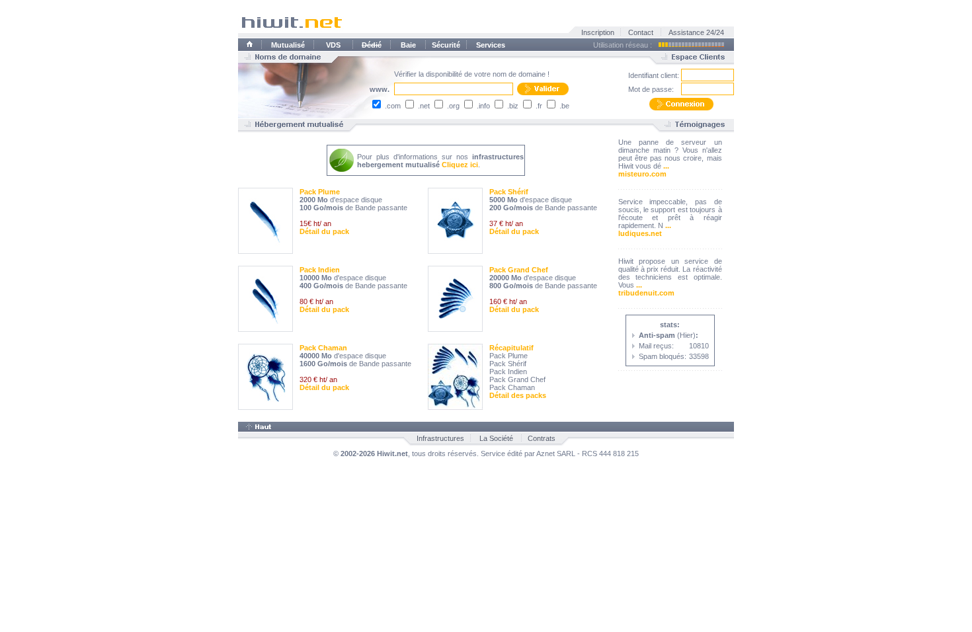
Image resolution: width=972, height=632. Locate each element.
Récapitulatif (511, 348)
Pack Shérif (508, 192)
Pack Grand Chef (518, 270)
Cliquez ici (460, 165)
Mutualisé (288, 45)
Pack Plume (320, 192)
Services (490, 45)
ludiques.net (640, 233)
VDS (333, 45)
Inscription (597, 32)
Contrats (541, 438)
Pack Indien (320, 270)
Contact (640, 32)
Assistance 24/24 (696, 32)
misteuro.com (642, 174)
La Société (496, 438)
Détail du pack (324, 231)
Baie (408, 45)
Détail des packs (517, 395)
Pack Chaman (323, 348)
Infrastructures (440, 438)
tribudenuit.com (646, 293)
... (666, 166)
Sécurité (446, 45)
